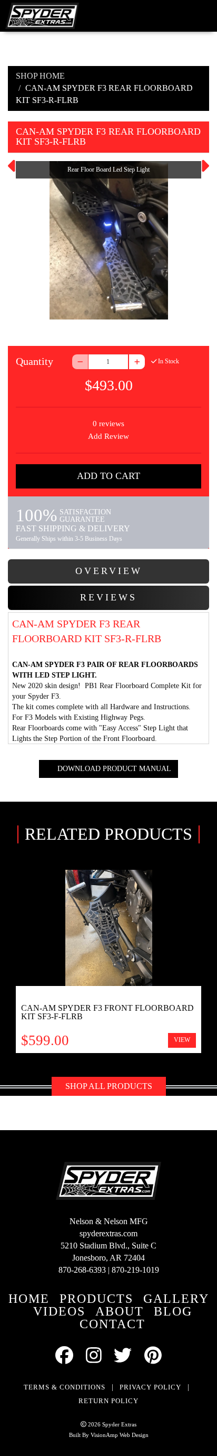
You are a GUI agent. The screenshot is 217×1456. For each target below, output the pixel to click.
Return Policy (108, 1401)
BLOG (173, 1311)
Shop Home (40, 75)
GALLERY (176, 1298)
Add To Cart (108, 476)
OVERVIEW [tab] (108, 571)
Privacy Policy (150, 1387)
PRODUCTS (96, 1298)
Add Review (108, 436)
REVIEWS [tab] (108, 597)
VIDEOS (59, 1311)
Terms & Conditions (64, 1387)
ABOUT (119, 1311)
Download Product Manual (113, 769)
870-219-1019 (135, 1269)
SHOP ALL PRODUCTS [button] (108, 1086)
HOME (29, 1298)
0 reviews (108, 423)
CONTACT (112, 1324)
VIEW (182, 1040)
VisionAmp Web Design (120, 1435)
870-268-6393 (82, 1269)
